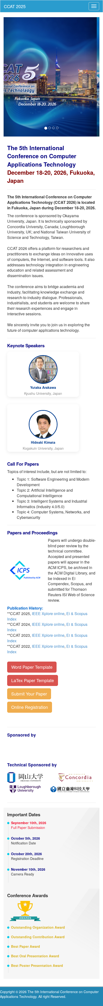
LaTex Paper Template (32, 680)
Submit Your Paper (29, 693)
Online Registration (29, 707)
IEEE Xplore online (48, 613)
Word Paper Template (31, 667)
